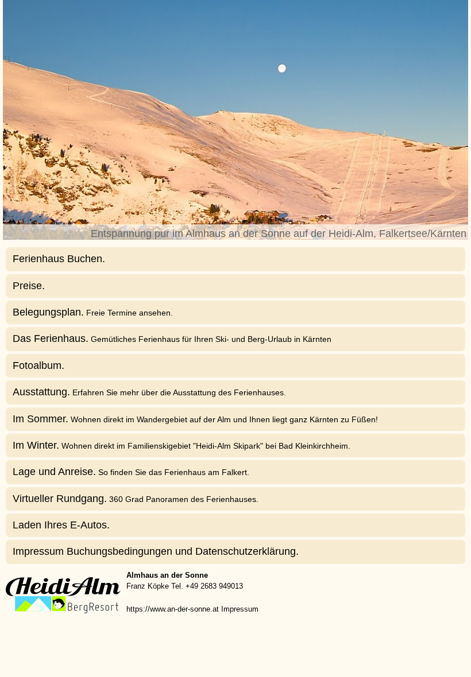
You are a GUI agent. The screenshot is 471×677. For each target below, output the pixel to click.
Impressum (239, 609)
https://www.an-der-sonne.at (172, 609)
